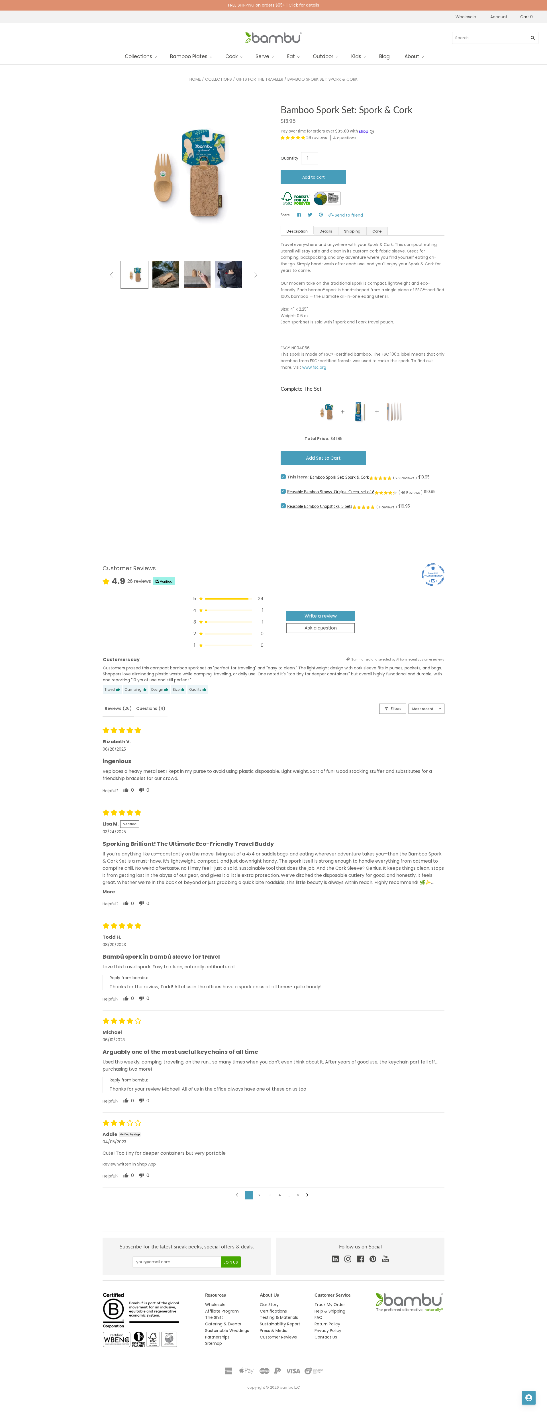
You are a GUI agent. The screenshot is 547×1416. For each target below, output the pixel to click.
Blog (384, 56)
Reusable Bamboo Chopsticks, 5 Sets (319, 506)
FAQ (319, 1317)
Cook (231, 56)
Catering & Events (223, 1324)
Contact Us (326, 1337)
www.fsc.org (314, 367)
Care (377, 231)
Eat (291, 56)
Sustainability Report (280, 1324)
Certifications (273, 1311)
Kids (356, 56)
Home (195, 79)
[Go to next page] (308, 1195)
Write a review (321, 616)
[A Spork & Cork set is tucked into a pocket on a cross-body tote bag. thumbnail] (228, 275)
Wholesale (466, 17)
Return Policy (327, 1324)
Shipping (352, 231)
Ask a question (321, 628)
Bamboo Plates (188, 56)
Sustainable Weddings (227, 1330)
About (412, 56)
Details (326, 231)
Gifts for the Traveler (259, 79)
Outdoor (323, 56)
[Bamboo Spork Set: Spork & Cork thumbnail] (197, 275)
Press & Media (273, 1330)
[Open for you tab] (529, 1398)
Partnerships (217, 1337)
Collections (138, 56)
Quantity (289, 158)
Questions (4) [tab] (150, 708)
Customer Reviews (278, 1337)
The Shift (214, 1317)
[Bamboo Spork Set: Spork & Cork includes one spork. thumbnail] (134, 275)
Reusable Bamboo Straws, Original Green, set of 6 (330, 491)
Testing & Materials (279, 1317)
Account (498, 17)
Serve (262, 56)
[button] (293, 137)
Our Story (269, 1304)
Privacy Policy (328, 1330)
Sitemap (213, 1343)
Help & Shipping (330, 1311)
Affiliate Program (222, 1311)
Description (297, 231)
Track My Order (330, 1304)
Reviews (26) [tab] (118, 708)
